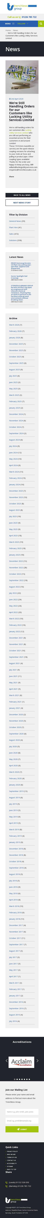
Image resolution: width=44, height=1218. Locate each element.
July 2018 (13, 880)
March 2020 (14, 772)
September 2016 (16, 1008)
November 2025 (16, 350)
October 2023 (15, 503)
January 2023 (14, 554)
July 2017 (13, 957)
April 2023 (13, 535)
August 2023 (14, 510)
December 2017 (16, 925)
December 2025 (16, 344)
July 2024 (13, 446)
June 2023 (13, 523)
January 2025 (14, 408)
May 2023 (13, 529)
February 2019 (15, 836)
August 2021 (14, 663)
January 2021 (14, 708)
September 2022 (16, 580)
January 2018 (14, 919)
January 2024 (14, 484)
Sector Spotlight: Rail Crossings (19, 277)
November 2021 (16, 644)
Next (37, 1061)
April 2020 (13, 765)
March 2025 (14, 395)
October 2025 (15, 356)
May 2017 (13, 970)
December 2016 (16, 1002)
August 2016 (14, 1014)
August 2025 (14, 369)
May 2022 (13, 606)
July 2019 (13, 804)
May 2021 (13, 682)
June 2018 (13, 887)
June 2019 (13, 810)
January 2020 (14, 784)
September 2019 (16, 791)
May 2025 (13, 388)
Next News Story (22, 202)
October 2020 (15, 727)
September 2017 (16, 944)
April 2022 (13, 612)
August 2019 (14, 797)
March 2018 (14, 906)
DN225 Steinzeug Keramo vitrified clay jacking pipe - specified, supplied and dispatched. (21, 265)
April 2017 (13, 976)
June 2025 (13, 382)
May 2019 (13, 816)
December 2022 (16, 561)
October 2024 (15, 427)
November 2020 (16, 721)
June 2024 (13, 452)
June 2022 (13, 599)
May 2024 (13, 459)
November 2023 (16, 497)
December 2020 (16, 714)
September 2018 (16, 867)
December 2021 (16, 638)
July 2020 (13, 746)
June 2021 (13, 676)
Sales (11, 234)
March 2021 (14, 695)
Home (8, 30)
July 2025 (13, 376)
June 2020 (13, 752)
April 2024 (13, 465)
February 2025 (15, 401)
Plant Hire (13, 227)
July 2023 (13, 516)
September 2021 (16, 657)
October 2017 (15, 938)
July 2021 (13, 669)
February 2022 (15, 625)
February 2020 (15, 778)
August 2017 (14, 951)
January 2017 (14, 995)
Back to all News (22, 195)
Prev (7, 1061)
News (15, 30)
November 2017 (16, 931)
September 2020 (16, 733)
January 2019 (14, 842)
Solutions (13, 240)
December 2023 (16, 491)
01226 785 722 (29, 16)
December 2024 (16, 414)
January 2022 (14, 631)
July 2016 (13, 1021)
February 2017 (15, 989)
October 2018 (15, 861)
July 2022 (13, 593)
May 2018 (13, 893)
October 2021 (15, 650)
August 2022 (14, 586)
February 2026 (15, 331)
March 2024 (14, 471)
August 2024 (14, 440)
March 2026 (14, 325)
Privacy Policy (12, 1151)
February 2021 (15, 701)
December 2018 (16, 848)
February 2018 (15, 912)
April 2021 (13, 689)
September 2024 (16, 433)
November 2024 (16, 420)
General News (15, 221)
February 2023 (15, 548)
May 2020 (13, 759)
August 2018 (14, 874)
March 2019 (14, 829)
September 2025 (16, 363)
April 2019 (13, 823)
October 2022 (15, 574)
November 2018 (16, 855)
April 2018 (13, 899)
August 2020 (14, 740)
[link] (20, 131)
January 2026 (14, 337)
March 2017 (14, 983)
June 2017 (13, 963)
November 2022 (16, 567)
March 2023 (14, 542)
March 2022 (14, 618)
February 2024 (15, 478)
